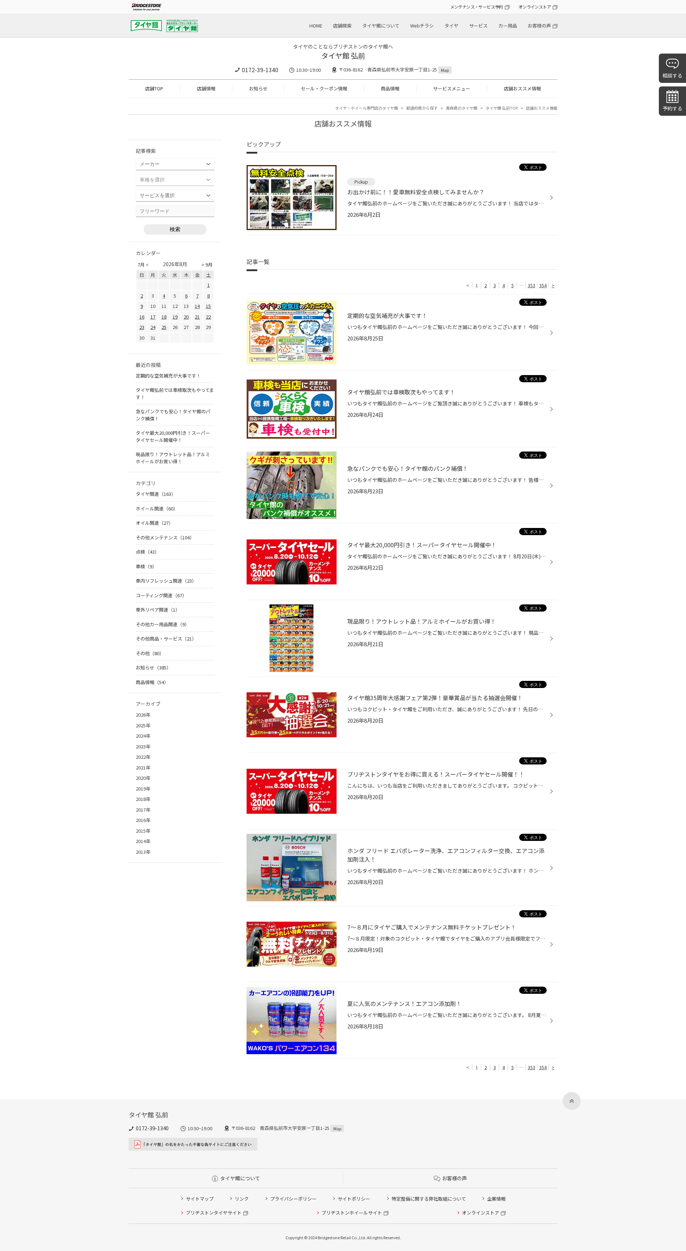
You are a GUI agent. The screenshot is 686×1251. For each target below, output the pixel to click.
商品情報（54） (152, 682)
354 (543, 285)
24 (152, 327)
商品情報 (390, 88)
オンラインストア (534, 7)
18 (163, 316)
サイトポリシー (354, 1198)
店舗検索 (342, 25)
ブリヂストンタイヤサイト (214, 1212)
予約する (672, 108)
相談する (672, 75)
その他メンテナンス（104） (165, 537)
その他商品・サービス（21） (166, 638)
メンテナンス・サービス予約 (476, 7)
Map (445, 70)
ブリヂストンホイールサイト (352, 1212)
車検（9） (146, 566)
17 (152, 316)
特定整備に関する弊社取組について (429, 1198)
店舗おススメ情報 (522, 88)
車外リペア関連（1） (158, 609)
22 (208, 316)
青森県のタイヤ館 (461, 108)
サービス (478, 25)
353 (531, 285)
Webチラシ (422, 25)
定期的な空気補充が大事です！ (168, 375)
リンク (242, 1198)
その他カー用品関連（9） (162, 624)
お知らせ (258, 88)
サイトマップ (200, 1198)
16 (141, 316)
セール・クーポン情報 (324, 88)
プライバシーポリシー (293, 1198)
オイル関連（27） (154, 522)
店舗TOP (154, 88)
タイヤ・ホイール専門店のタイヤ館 (366, 108)
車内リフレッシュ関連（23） (166, 580)
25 (163, 327)
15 (208, 306)
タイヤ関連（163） (156, 493)
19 (175, 316)
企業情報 (496, 1198)
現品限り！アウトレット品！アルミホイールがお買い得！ (173, 458)
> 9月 (207, 264)
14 (197, 306)
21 (197, 316)
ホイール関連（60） (157, 508)
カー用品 (507, 25)
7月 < (143, 264)
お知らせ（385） (153, 667)
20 (186, 316)
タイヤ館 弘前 (343, 55)
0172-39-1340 (260, 69)
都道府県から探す (422, 108)
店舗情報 (206, 88)
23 (141, 327)
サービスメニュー (451, 88)
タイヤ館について (380, 25)
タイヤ (451, 25)
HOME (315, 25)
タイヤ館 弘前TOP (502, 108)
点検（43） (147, 551)
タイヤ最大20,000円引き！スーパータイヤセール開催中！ (173, 436)
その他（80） (150, 653)
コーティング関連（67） (161, 595)
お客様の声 (539, 25)
